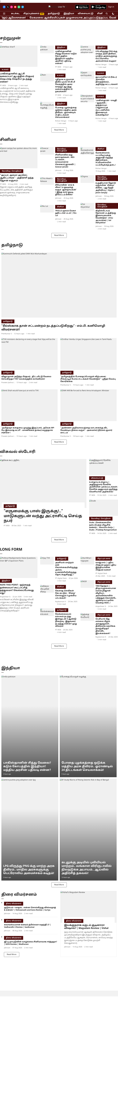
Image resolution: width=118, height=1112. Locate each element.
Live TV (61, 7)
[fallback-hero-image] (18, 56)
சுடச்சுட (15, 13)
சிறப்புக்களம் (31, 13)
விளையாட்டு (85, 13)
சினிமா (101, 13)
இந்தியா (69, 13)
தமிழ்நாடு (54, 13)
